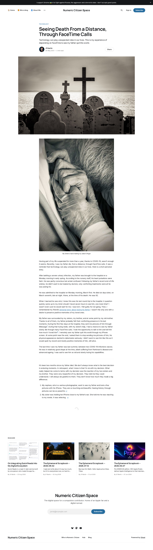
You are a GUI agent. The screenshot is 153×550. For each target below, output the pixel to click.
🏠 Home (11, 10)
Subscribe (139, 10)
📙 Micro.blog (23, 10)
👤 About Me (36, 10)
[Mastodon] (76, 528)
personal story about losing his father (74, 310)
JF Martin (48, 48)
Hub (83, 537)
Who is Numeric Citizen (70, 537)
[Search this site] (121, 10)
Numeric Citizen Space (76, 10)
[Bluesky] (72, 528)
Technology (44, 24)
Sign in (128, 10)
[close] (150, 2)
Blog (90, 537)
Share (109, 49)
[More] (44, 10)
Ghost (143, 537)
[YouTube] (81, 528)
